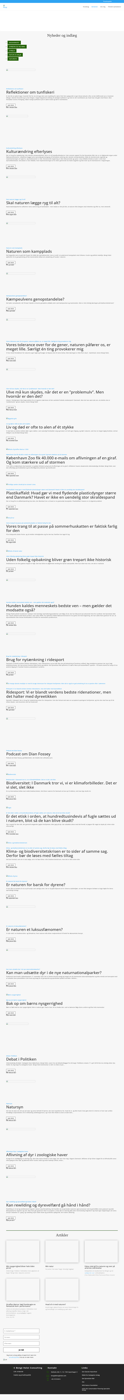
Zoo (83, 1382)
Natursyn (13, 59)
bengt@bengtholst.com (58, 1376)
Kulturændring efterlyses (14, 148)
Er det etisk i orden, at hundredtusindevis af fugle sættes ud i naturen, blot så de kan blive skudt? (38, 813)
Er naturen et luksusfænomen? (16, 926)
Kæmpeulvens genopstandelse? (16, 296)
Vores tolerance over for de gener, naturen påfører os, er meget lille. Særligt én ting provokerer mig (38, 341)
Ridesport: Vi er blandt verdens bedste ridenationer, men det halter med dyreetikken (34, 689)
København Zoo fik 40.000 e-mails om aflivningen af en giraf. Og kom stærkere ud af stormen (36, 454)
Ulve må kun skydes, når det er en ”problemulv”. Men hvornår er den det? (30, 389)
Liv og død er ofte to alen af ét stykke (18, 424)
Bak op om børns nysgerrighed (16, 1000)
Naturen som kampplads (14, 248)
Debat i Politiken (11, 1056)
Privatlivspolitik (107, 1)
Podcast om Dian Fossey (14, 750)
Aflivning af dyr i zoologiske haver (17, 1151)
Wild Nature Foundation (90, 1385)
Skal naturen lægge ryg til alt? (15, 199)
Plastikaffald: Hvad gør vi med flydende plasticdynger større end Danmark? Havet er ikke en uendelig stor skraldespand (45, 490)
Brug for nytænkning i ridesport (16, 656)
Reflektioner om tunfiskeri (14, 89)
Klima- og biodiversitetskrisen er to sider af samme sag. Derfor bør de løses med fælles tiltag (36, 848)
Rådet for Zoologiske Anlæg (91, 1375)
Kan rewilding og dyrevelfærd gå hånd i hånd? (21, 1202)
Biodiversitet (14, 43)
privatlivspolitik (14, 1357)
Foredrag (86, 7)
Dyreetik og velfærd (17, 47)
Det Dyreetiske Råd (88, 1378)
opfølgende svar (89, 1273)
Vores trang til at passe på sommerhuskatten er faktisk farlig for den (28, 523)
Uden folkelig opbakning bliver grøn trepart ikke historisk (25, 556)
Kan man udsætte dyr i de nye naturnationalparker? (23, 969)
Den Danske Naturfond (89, 1372)
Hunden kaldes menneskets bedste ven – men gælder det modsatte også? (30, 602)
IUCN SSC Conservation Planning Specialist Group (96, 1389)
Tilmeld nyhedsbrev (114, 7)
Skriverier (94, 7)
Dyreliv (12, 51)
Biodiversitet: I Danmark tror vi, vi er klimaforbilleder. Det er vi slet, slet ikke (31, 780)
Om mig (102, 7)
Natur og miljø (15, 55)
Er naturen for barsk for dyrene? (16, 881)
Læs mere (11, 105)
